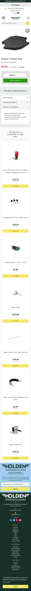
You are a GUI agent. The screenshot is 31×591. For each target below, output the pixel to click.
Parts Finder (15, 539)
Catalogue (15, 537)
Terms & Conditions (15, 555)
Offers (15, 536)
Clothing (15, 532)
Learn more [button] (6, 582)
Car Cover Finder (15, 541)
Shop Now (15, 186)
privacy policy (25, 478)
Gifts (15, 534)
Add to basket (15, 80)
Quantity (12, 75)
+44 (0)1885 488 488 (15, 510)
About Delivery (15, 548)
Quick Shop (15, 551)
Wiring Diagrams (15, 566)
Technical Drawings (15, 567)
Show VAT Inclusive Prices (16, 8)
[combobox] (15, 13)
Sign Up (15, 489)
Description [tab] (8, 98)
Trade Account (15, 553)
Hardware (15, 529)
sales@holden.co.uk (15, 514)
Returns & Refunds (15, 550)
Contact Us (15, 546)
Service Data (15, 569)
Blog (15, 564)
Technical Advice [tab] (10, 102)
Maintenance (15, 530)
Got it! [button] (15, 586)
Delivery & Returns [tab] (10, 107)
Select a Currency (15, 10)
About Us (15, 562)
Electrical (15, 527)
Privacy (15, 557)
